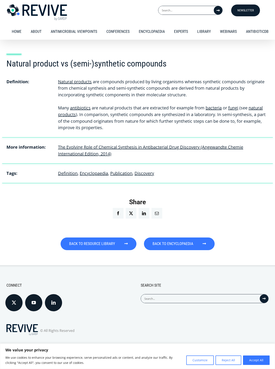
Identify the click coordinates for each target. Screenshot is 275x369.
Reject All (228, 360)
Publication (121, 173)
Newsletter (245, 10)
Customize (200, 360)
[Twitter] (14, 302)
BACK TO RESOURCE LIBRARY (92, 243)
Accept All (256, 360)
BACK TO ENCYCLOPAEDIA (173, 243)
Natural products (75, 82)
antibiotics (80, 108)
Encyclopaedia (94, 173)
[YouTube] (33, 302)
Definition (68, 173)
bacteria (214, 108)
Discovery (144, 173)
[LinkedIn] (53, 302)
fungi (233, 108)
